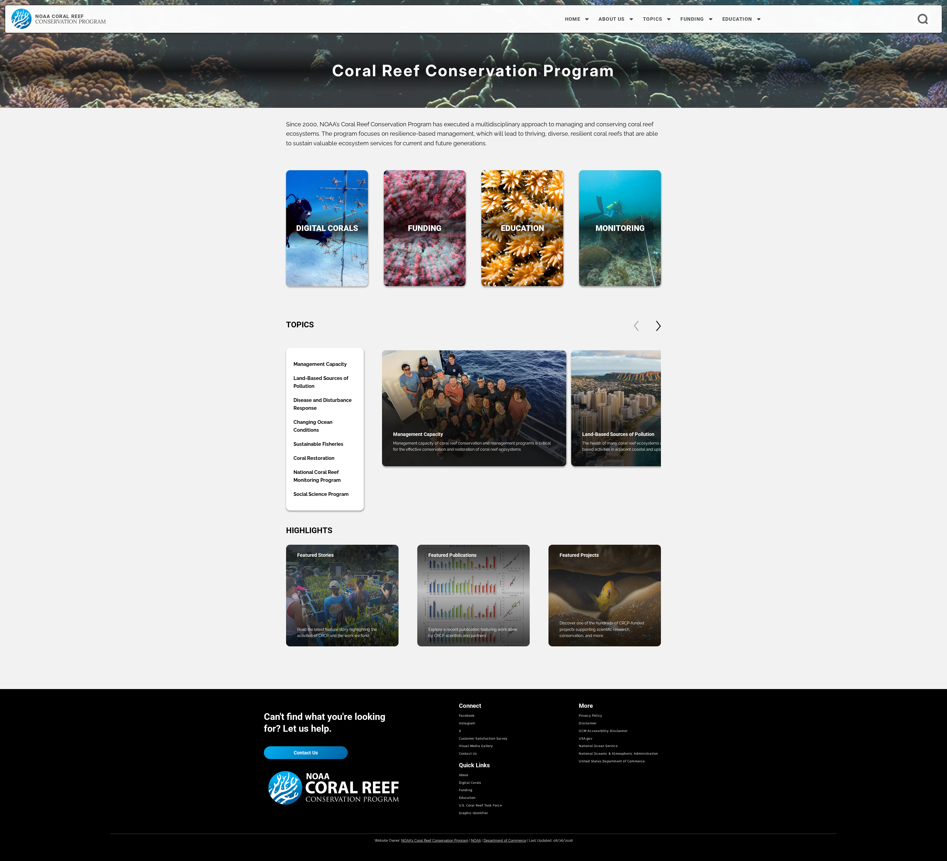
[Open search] (922, 19)
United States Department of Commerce (612, 761)
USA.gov (585, 738)
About (464, 775)
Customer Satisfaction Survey (483, 738)
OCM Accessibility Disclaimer (603, 731)
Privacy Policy (590, 715)
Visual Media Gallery (476, 746)
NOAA (476, 840)
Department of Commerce (505, 840)
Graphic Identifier (473, 813)
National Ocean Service (598, 746)
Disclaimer (588, 723)
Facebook (467, 715)
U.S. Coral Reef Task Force (480, 805)
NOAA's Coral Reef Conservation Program (434, 840)
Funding (465, 790)
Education (467, 798)
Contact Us (306, 753)
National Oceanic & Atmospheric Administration (618, 753)
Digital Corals (470, 783)
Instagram (467, 723)
